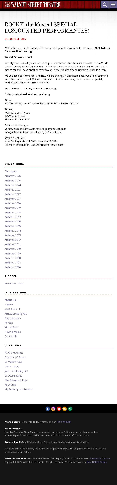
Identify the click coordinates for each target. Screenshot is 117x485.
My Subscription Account (19, 389)
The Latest (11, 171)
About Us (10, 300)
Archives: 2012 (13, 239)
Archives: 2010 (13, 249)
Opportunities (13, 318)
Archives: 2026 (13, 176)
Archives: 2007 (13, 262)
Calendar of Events (15, 357)
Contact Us (11, 336)
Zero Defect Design (96, 462)
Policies (106, 458)
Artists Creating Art (16, 313)
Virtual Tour (12, 327)
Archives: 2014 (13, 230)
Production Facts (14, 283)
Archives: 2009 (13, 253)
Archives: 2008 (13, 258)
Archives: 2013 (13, 235)
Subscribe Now (13, 362)
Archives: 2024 (13, 185)
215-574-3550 (64, 421)
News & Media (13, 332)
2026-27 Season (14, 352)
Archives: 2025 (13, 180)
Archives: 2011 (13, 244)
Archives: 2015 (13, 226)
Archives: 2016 (13, 221)
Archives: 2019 (13, 208)
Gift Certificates (13, 375)
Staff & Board (12, 309)
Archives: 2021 (13, 198)
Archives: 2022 (13, 194)
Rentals (9, 322)
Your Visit (10, 384)
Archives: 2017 (13, 217)
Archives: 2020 (13, 203)
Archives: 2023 (13, 189)
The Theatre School (16, 380)
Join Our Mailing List (16, 371)
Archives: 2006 (13, 267)
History (9, 304)
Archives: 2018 (13, 212)
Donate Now (12, 366)
